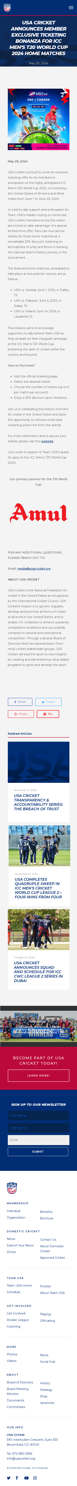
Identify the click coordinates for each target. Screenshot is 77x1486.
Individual (13, 1211)
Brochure (46, 1218)
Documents (15, 1400)
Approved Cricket (52, 1258)
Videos (11, 1361)
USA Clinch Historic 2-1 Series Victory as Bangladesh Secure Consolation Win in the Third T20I (38, 1026)
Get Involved (16, 1313)
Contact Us (48, 1240)
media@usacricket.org (34, 568)
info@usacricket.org (21, 1458)
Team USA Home (19, 1285)
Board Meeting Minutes (18, 1391)
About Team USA (52, 1293)
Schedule (13, 1292)
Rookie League (18, 1320)
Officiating (47, 1321)
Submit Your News (20, 1245)
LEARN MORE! (38, 1075)
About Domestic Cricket (52, 1248)
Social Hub (47, 1362)
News (11, 1239)
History (45, 1383)
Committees (16, 1407)
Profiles (45, 1286)
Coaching (13, 1326)
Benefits (46, 1212)
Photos (12, 1354)
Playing (45, 1314)
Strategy (46, 1390)
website (47, 441)
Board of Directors (20, 1382)
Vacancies (47, 1403)
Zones (11, 1252)
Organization (16, 1217)
